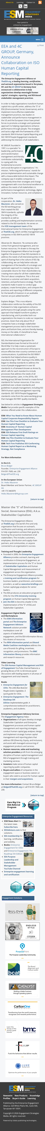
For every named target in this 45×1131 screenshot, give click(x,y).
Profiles (6, 1098)
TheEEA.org (6, 81)
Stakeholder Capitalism (16, 566)
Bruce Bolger (6, 466)
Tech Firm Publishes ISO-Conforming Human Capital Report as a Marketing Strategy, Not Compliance (20, 446)
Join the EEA (8, 602)
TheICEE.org (8, 232)
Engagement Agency (14, 716)
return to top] (37, 499)
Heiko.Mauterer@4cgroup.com (14, 493)
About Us (9, 2)
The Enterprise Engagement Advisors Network (15, 624)
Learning (20, 2)
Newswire (7, 1095)
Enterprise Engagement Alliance (23, 468)
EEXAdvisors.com (12, 830)
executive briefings (30, 584)
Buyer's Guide (18, 1098)
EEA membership (12, 836)
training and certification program (21, 578)
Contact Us (31, 2)
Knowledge (35, 1095)
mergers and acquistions (21, 779)
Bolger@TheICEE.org (10, 474)
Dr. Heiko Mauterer (9, 482)
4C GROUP (16, 87)
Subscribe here (11, 827)
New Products (21, 1095)
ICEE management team (16, 226)
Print (41, 45)
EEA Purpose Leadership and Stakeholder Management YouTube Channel (12, 862)
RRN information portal (18, 642)
